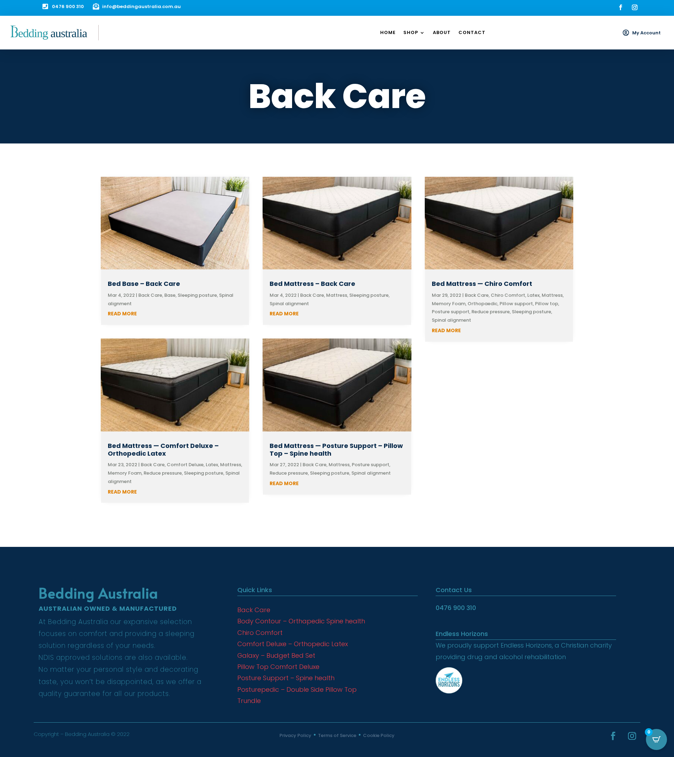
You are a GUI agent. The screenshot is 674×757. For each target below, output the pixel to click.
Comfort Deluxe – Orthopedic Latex (292, 643)
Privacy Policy (295, 735)
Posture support (370, 464)
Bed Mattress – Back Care (312, 283)
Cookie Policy (379, 735)
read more (122, 313)
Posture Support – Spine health (286, 678)
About (442, 32)
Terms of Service (337, 735)
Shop (410, 32)
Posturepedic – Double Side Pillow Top (297, 689)
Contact (471, 32)
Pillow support (516, 303)
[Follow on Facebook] (620, 7)
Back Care (150, 295)
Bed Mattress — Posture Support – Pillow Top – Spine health (336, 449)
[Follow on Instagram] (634, 7)
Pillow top (546, 303)
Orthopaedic (482, 303)
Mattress (230, 464)
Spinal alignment (289, 303)
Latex (212, 464)
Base (170, 295)
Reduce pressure (163, 473)
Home (388, 32)
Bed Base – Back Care (144, 283)
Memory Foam (124, 473)
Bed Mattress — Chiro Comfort (482, 283)
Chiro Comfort (508, 295)
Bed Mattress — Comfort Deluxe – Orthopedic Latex (163, 449)
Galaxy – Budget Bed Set (276, 655)
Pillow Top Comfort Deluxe (278, 666)
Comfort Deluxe (185, 464)
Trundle (249, 700)
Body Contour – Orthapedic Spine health (301, 621)
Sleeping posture (197, 295)
